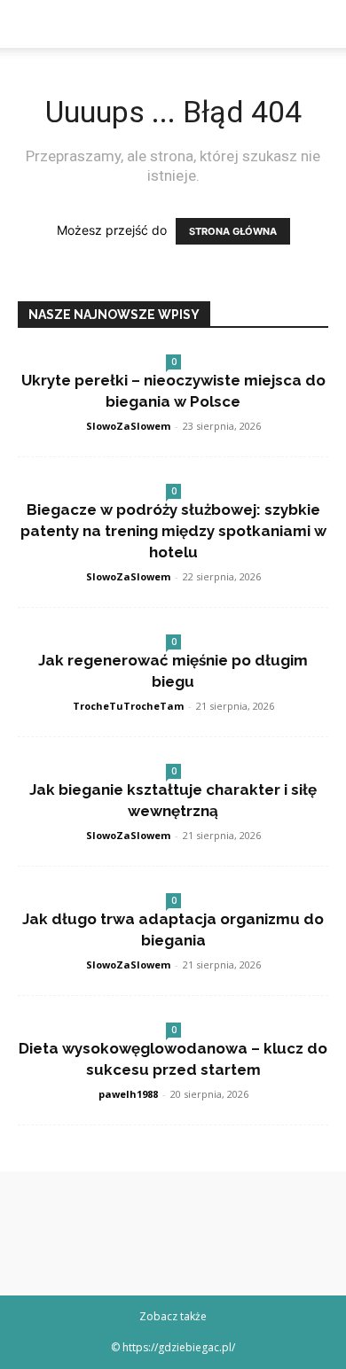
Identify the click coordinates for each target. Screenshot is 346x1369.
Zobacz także (173, 1316)
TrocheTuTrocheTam (128, 705)
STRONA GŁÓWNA (233, 231)
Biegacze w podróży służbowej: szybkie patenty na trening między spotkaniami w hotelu (173, 531)
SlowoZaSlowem (128, 425)
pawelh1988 (128, 1094)
